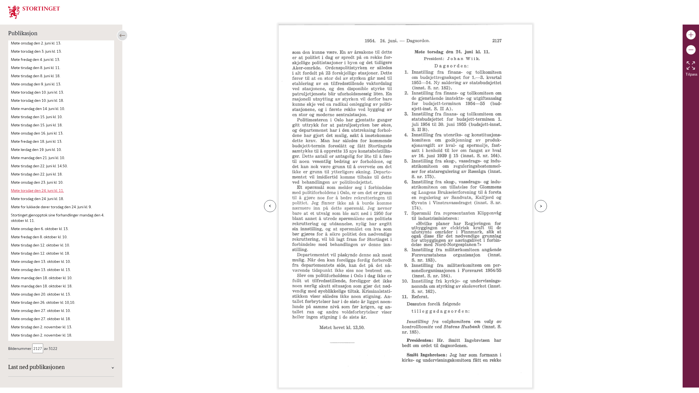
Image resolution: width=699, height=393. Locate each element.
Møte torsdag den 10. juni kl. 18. (37, 100)
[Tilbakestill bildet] (690, 65)
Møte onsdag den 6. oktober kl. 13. (40, 228)
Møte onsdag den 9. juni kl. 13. (36, 84)
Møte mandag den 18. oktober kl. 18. (41, 285)
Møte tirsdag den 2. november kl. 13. (41, 326)
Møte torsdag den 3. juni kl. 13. (36, 51)
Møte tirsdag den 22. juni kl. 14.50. (39, 165)
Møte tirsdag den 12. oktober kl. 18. (40, 253)
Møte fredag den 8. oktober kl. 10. (39, 236)
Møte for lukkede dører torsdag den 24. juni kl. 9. (51, 206)
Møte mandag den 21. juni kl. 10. (38, 157)
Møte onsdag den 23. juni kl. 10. (37, 182)
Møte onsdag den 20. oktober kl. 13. (41, 294)
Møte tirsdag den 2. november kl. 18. (41, 335)
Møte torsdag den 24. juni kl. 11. (37, 190)
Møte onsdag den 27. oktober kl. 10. (41, 310)
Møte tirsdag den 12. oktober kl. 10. (40, 245)
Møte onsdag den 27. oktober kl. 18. (41, 318)
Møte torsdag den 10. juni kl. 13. (37, 92)
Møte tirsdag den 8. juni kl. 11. (35, 67)
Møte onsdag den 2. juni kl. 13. (36, 43)
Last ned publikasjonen (36, 367)
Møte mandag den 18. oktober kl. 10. (41, 277)
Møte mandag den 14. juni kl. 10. (38, 108)
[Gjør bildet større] (691, 35)
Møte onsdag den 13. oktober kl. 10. (41, 261)
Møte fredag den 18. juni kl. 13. (36, 141)
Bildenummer (19, 348)
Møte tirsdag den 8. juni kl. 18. (35, 75)
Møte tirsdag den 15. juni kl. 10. (37, 116)
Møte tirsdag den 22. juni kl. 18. (37, 174)
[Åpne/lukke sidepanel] (122, 35)
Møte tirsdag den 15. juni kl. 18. (37, 124)
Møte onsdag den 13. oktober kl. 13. (41, 269)
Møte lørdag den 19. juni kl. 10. (36, 149)
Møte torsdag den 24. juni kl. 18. (37, 198)
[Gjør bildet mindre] (691, 50)
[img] (34, 12)
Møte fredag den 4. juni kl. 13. (35, 59)
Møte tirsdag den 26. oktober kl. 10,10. (43, 302)
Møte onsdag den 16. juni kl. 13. (37, 133)
